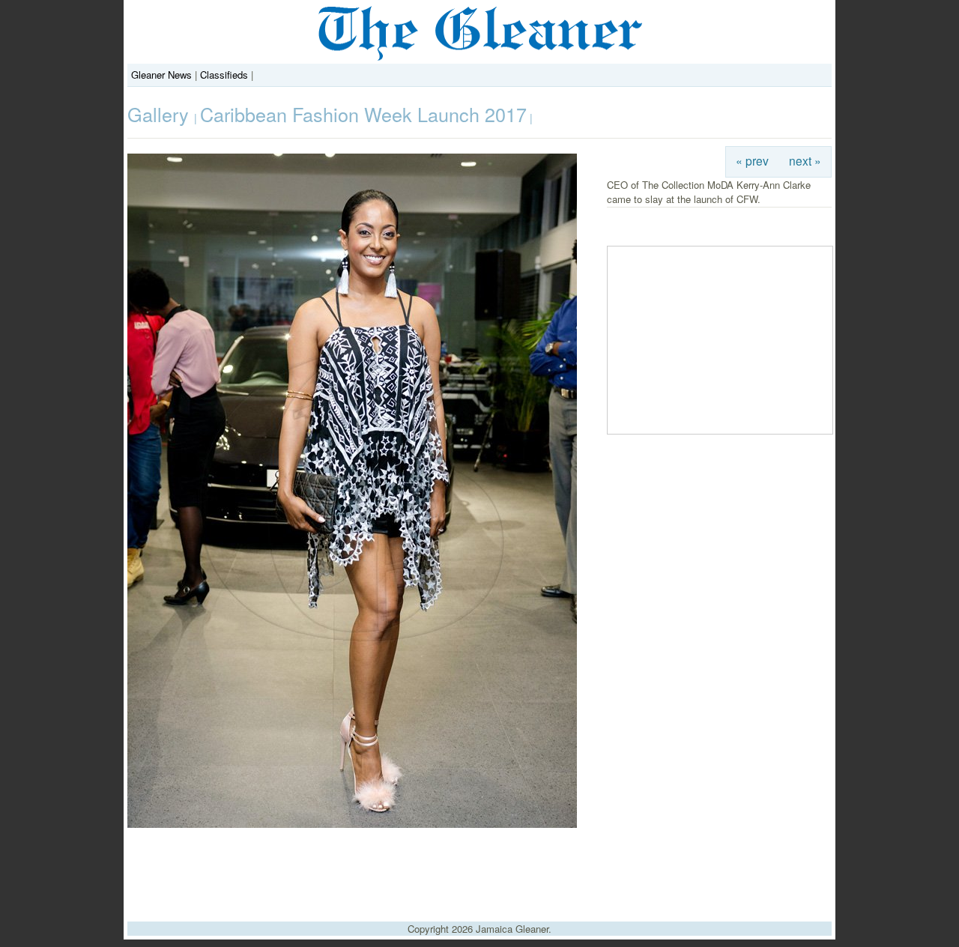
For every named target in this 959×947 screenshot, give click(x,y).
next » (805, 160)
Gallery (160, 113)
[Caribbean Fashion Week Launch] (352, 824)
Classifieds (224, 74)
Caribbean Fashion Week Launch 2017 (363, 113)
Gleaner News (161, 74)
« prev (752, 160)
